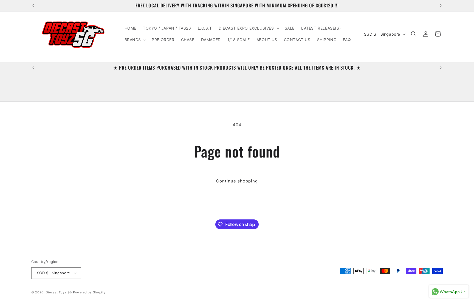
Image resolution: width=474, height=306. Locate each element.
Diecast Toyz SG (59, 292)
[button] (248, 28)
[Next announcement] (441, 5)
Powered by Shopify (89, 292)
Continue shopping (237, 181)
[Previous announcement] (33, 5)
